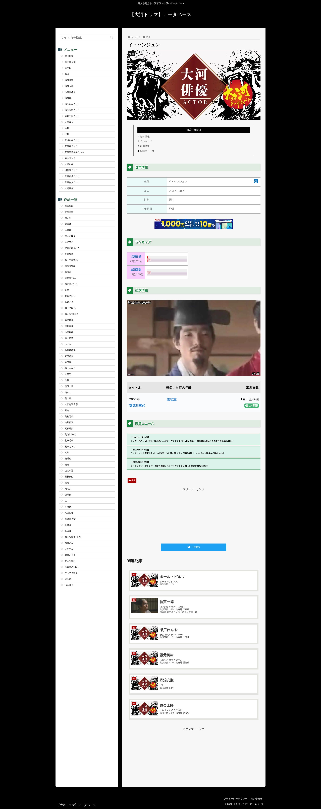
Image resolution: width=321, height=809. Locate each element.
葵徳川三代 (137, 405)
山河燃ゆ (69, 332)
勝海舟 (68, 272)
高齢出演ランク (72, 116)
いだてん (69, 549)
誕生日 (68, 68)
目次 (189, 129)
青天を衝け (70, 561)
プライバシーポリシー (235, 798)
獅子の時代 (70, 308)
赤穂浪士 (69, 212)
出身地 (68, 98)
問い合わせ (256, 798)
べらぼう (69, 585)
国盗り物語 (70, 266)
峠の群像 (69, 320)
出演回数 (136, 269)
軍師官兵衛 (70, 519)
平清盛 (68, 506)
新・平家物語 (71, 260)
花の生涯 (69, 206)
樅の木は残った (72, 248)
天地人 (68, 488)
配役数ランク (71, 146)
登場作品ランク (72, 140)
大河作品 (69, 164)
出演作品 (136, 256)
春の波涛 (69, 338)
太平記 (68, 374)
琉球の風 (69, 386)
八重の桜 (69, 512)
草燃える (69, 302)
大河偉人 (69, 122)
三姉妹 (68, 230)
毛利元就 (69, 416)
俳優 (133, 480)
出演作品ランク (72, 104)
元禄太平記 (70, 278)
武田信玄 (69, 356)
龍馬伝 (68, 494)
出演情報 (145, 146)
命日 (67, 74)
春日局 (68, 362)
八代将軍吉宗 (71, 404)
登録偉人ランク (72, 182)
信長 (67, 380)
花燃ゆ (68, 525)
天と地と (69, 242)
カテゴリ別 (70, 62)
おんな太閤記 (71, 314)
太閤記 (68, 218)
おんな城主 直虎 (73, 537)
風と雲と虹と (71, 284)
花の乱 (68, 398)
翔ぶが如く (70, 368)
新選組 (68, 458)
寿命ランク (70, 158)
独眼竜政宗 (70, 350)
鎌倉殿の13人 (71, 567)
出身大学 (69, 86)
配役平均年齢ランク (74, 152)
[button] (112, 37)
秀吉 (67, 410)
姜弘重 (172, 399)
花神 (67, 290)
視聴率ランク (71, 170)
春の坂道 (69, 254)
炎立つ (68, 392)
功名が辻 (69, 470)
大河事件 (69, 188)
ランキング (146, 141)
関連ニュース (147, 151)
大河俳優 (69, 56)
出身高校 (69, 80)
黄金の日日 (70, 296)
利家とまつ (70, 446)
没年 (67, 134)
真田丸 (68, 531)
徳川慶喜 (69, 422)
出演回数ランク (72, 110)
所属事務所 (70, 92)
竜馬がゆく (70, 236)
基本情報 (145, 136)
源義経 (68, 224)
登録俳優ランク (72, 176)
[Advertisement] (193, 515)
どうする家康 (71, 573)
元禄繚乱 (69, 428)
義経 (67, 464)
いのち (68, 344)
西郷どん (69, 543)
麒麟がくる (70, 555)
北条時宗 (69, 440)
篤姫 (67, 482)
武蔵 (67, 452)
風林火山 (69, 476)
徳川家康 (69, 326)
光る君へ (69, 579)
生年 (67, 128)
